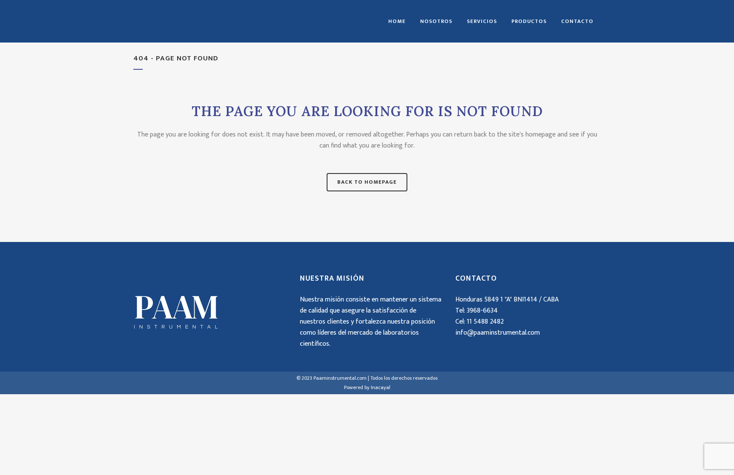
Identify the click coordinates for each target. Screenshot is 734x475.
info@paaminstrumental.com (497, 332)
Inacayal (380, 387)
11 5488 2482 (485, 321)
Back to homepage (367, 182)
